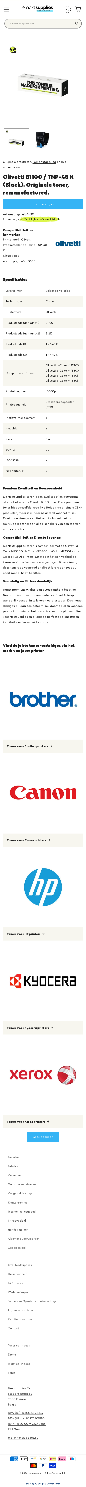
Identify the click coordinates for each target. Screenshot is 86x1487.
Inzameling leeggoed (22, 1211)
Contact (13, 1328)
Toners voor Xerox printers (26, 1121)
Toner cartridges (19, 1345)
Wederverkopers (18, 1292)
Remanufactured (44, 162)
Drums (12, 1354)
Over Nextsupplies (20, 1265)
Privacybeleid (17, 1220)
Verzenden (15, 1175)
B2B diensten (16, 1283)
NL (67, 9)
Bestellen (14, 1157)
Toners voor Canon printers (26, 840)
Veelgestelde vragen (21, 1193)
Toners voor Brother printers (27, 746)
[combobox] (43, 23)
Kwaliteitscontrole (20, 1319)
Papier (12, 1373)
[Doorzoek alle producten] (77, 23)
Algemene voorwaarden (24, 1238)
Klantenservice (17, 1202)
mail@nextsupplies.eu (23, 1437)
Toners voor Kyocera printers (28, 1028)
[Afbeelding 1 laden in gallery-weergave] (16, 140)
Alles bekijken (43, 1137)
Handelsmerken (18, 1229)
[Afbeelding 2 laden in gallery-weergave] (43, 140)
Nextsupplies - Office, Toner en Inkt (47, 1473)
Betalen (13, 1166)
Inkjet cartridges (19, 1364)
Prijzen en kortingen (21, 1310)
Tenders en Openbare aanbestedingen (33, 1301)
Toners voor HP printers (24, 934)
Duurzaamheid (17, 1274)
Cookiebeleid (17, 1248)
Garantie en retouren (22, 1184)
